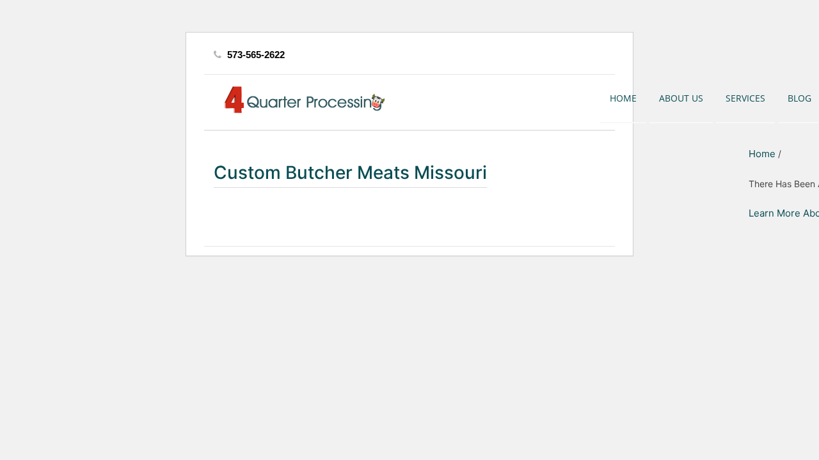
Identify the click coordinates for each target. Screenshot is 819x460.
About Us (681, 98)
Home (623, 98)
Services (745, 98)
